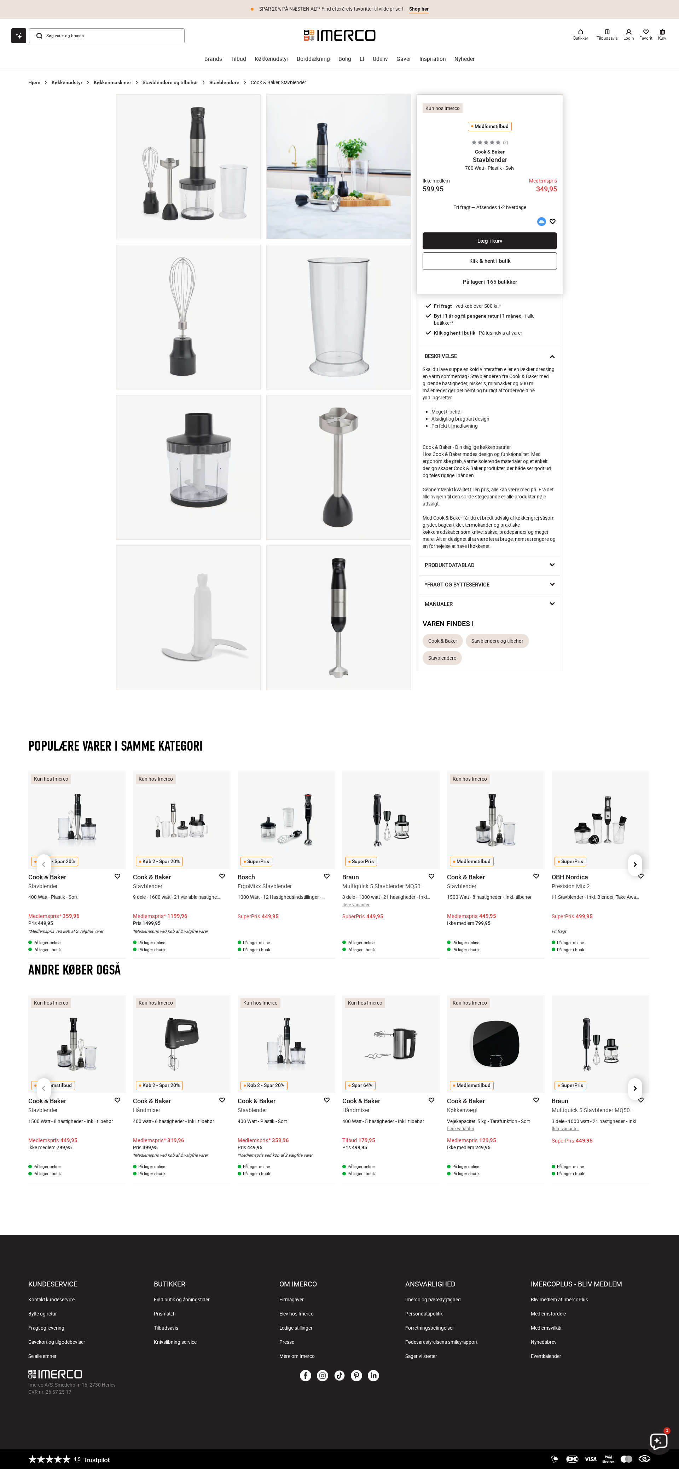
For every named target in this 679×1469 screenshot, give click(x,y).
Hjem (34, 82)
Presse (286, 1342)
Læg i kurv (489, 241)
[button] (490, 151)
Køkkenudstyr (271, 59)
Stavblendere (224, 82)
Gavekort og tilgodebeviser (56, 1342)
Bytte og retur (42, 1314)
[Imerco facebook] (305, 1376)
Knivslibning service (175, 1342)
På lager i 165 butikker (490, 282)
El (362, 59)
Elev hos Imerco (296, 1314)
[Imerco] (339, 35)
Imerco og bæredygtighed (433, 1299)
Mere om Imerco (297, 1356)
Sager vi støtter (421, 1356)
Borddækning (313, 59)
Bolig (344, 59)
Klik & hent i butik (490, 261)
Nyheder (464, 59)
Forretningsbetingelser (429, 1328)
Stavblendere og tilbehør (170, 82)
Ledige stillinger (296, 1328)
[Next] (635, 865)
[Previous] (44, 865)
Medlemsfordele (548, 1314)
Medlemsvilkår (546, 1328)
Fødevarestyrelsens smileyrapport (441, 1342)
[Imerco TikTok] (339, 1376)
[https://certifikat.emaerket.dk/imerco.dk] (644, 1459)
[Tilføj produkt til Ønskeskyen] (541, 221)
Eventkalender (546, 1356)
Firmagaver (291, 1299)
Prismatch (165, 1314)
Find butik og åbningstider (182, 1299)
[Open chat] (18, 35)
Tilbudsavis (166, 1328)
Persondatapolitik (424, 1314)
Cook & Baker (442, 641)
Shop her (419, 9)
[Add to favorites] (552, 222)
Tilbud (238, 59)
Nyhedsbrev (544, 1342)
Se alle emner (42, 1356)
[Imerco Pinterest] (356, 1376)
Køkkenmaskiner (112, 82)
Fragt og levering (46, 1328)
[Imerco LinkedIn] (373, 1376)
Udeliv (380, 59)
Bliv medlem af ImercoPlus (559, 1299)
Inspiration (432, 59)
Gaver (403, 59)
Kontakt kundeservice (51, 1299)
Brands (213, 59)
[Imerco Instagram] (322, 1376)
